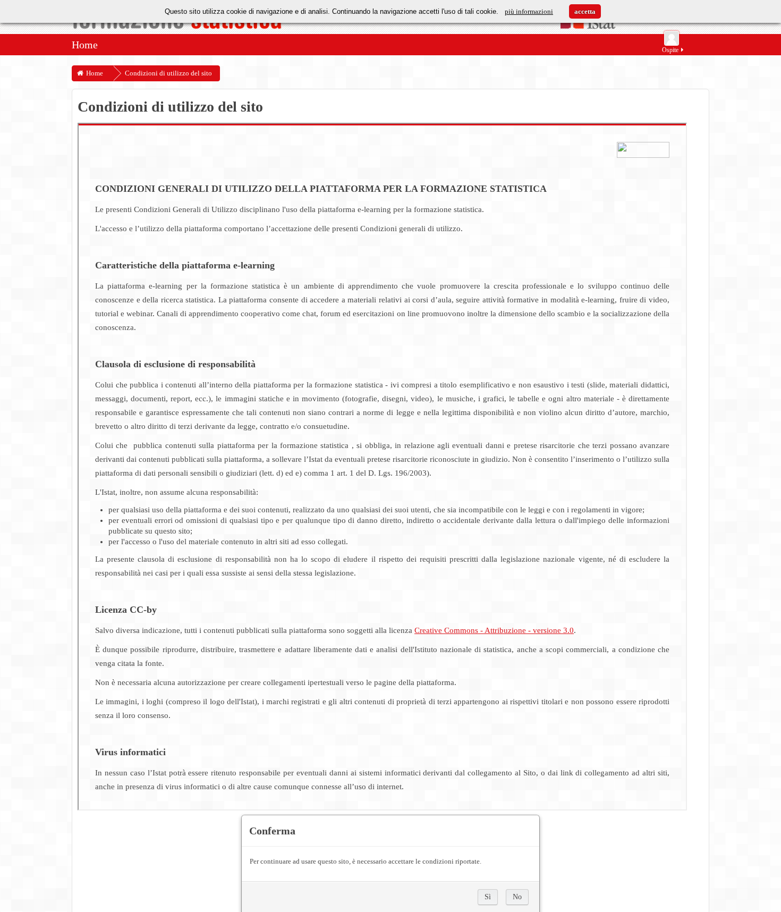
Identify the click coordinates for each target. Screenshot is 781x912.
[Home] (390, 24)
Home (85, 44)
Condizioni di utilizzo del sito (168, 73)
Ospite (670, 50)
